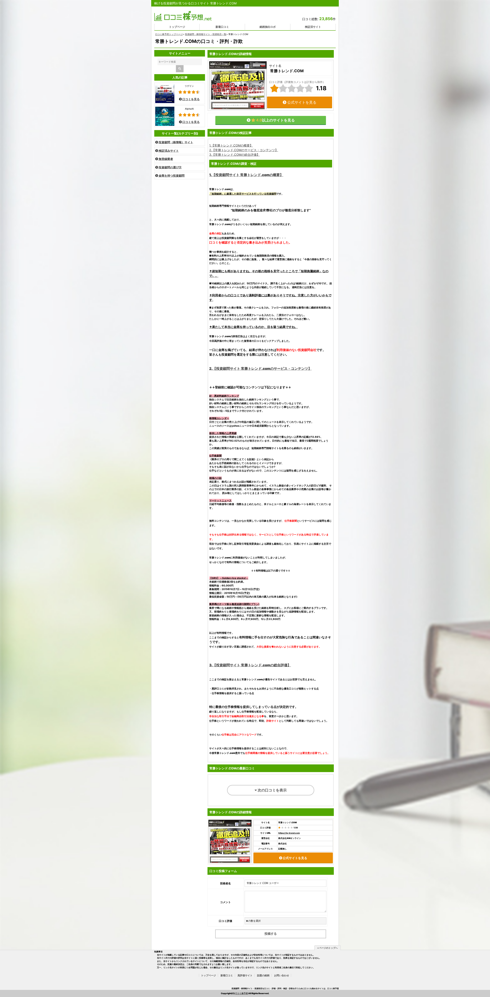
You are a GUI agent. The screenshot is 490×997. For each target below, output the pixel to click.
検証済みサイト (168, 151)
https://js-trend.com (289, 833)
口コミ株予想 (241, 993)
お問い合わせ (281, 975)
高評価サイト (245, 975)
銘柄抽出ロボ (268, 26)
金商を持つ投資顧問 (171, 175)
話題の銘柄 (263, 975)
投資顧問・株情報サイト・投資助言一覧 (205, 34)
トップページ (177, 26)
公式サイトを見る (301, 102)
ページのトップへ (328, 947)
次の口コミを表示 (272, 790)
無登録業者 (165, 159)
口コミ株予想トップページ (169, 34)
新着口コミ (222, 26)
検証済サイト (313, 26)
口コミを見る (191, 99)
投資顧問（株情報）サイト (175, 142)
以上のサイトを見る (275, 120)
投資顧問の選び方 (170, 167)
